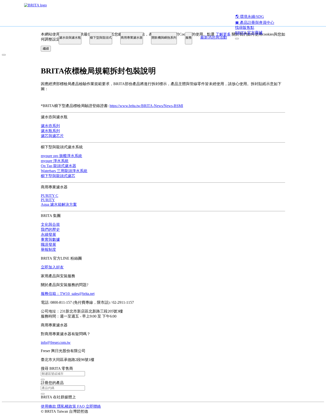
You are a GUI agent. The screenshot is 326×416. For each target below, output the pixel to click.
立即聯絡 (93, 406)
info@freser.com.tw (56, 342)
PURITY (48, 200)
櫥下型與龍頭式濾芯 (58, 176)
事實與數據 (50, 239)
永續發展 (48, 234)
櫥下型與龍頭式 (101, 37)
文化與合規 (50, 224)
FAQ (81, 406)
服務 (188, 37)
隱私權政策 (67, 406)
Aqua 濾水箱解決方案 (59, 204)
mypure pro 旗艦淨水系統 (61, 156)
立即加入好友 (52, 267)
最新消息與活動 (213, 37)
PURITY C (49, 196)
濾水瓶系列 (50, 131)
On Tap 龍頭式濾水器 (58, 166)
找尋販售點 (244, 28)
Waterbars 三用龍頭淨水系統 (64, 171)
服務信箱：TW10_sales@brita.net (68, 294)
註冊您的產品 (52, 383)
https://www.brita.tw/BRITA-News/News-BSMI (146, 106)
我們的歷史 (50, 229)
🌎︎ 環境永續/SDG (249, 17)
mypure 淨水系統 (54, 161)
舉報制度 (48, 249)
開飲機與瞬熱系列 (164, 37)
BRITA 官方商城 (249, 33)
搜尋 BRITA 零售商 (57, 368)
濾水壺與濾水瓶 (70, 37)
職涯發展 (48, 244)
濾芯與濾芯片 (52, 136)
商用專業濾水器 (131, 37)
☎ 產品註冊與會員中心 (254, 23)
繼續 (46, 48)
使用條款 (49, 406)
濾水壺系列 (50, 126)
